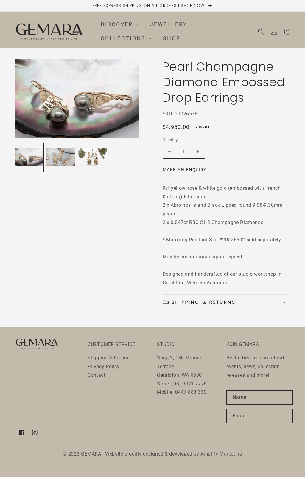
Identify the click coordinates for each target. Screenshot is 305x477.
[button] (116, 25)
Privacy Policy (103, 366)
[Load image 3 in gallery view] (92, 157)
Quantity (170, 140)
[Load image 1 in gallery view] (29, 157)
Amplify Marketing (221, 454)
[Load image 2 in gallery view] (60, 157)
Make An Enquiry (184, 169)
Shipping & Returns (109, 358)
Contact (96, 375)
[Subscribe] (285, 416)
